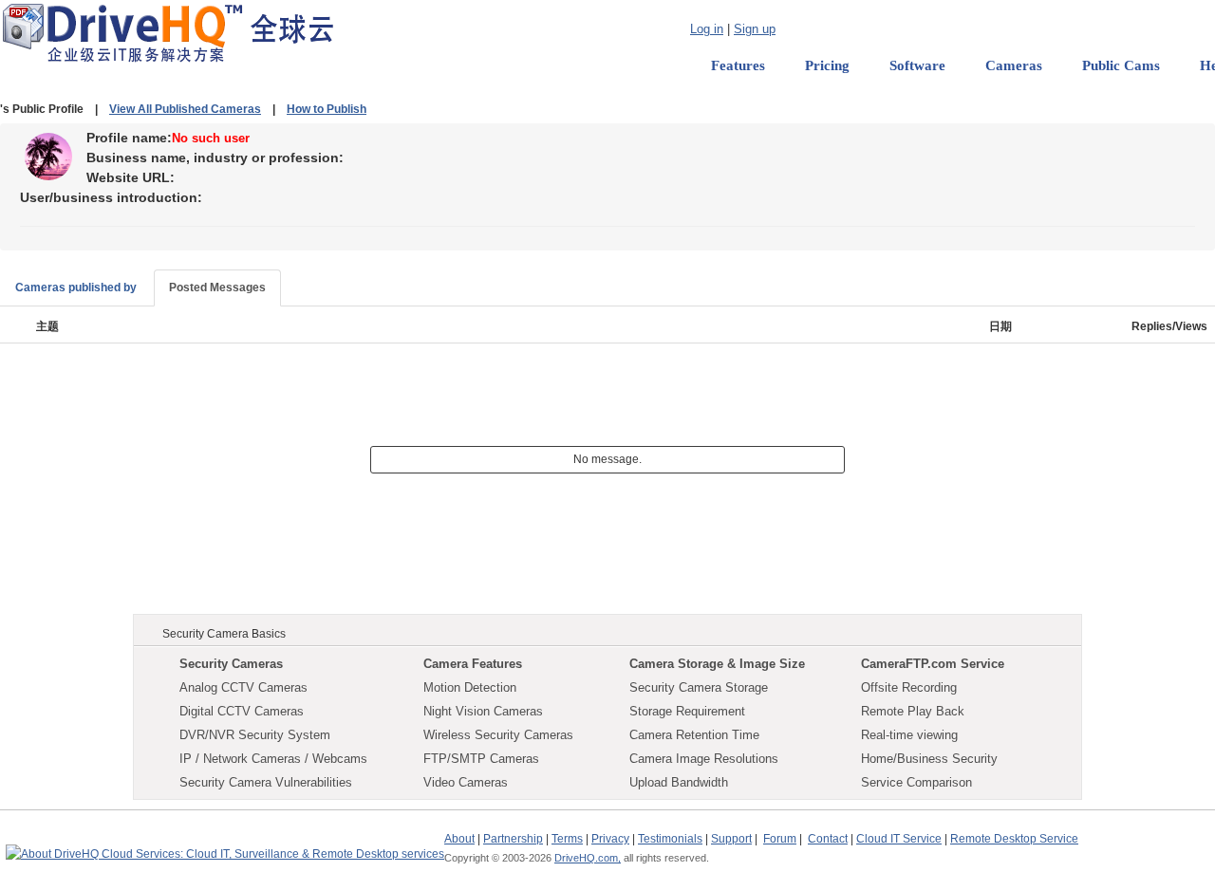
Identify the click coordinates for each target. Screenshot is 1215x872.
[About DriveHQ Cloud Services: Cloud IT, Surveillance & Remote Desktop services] (225, 845)
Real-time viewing (909, 735)
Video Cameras (465, 782)
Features (738, 65)
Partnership (513, 838)
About (459, 838)
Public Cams (1121, 65)
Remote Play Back (912, 711)
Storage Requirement (687, 711)
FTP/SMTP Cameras (481, 758)
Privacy (610, 838)
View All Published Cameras (185, 109)
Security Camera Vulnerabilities (265, 782)
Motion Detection (469, 687)
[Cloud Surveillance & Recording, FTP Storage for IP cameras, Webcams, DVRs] (167, 32)
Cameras (1013, 65)
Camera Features (472, 664)
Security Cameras (231, 664)
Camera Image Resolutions (703, 758)
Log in (706, 29)
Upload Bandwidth (678, 782)
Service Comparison (916, 782)
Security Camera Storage (698, 687)
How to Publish (326, 109)
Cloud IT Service (899, 838)
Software (917, 65)
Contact (828, 838)
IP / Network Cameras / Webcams (273, 758)
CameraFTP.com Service (932, 664)
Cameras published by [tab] (76, 287)
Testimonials (670, 838)
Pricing (827, 65)
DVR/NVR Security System (254, 735)
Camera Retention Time (694, 735)
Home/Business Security (929, 758)
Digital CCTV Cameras (241, 711)
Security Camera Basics (224, 633)
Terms (567, 838)
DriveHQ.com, (587, 857)
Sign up (755, 29)
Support (731, 838)
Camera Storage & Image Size (717, 664)
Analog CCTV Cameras (243, 687)
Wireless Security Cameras (498, 735)
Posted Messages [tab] (217, 287)
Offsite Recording (909, 687)
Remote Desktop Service (1014, 838)
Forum (779, 838)
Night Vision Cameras (483, 711)
